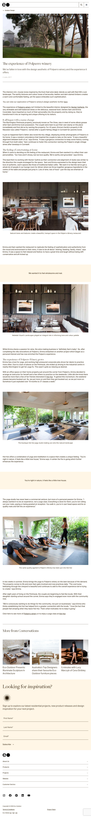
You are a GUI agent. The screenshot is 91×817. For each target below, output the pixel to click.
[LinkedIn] (22, 795)
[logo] (6, 5)
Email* (6, 736)
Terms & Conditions (9, 809)
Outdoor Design (10, 10)
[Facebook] (10, 795)
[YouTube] (29, 795)
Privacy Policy (51, 809)
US (16, 813)
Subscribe (7, 744)
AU (10, 813)
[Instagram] (4, 795)
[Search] (81, 4)
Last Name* (8, 727)
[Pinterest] (16, 795)
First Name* (8, 718)
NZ (13, 813)
